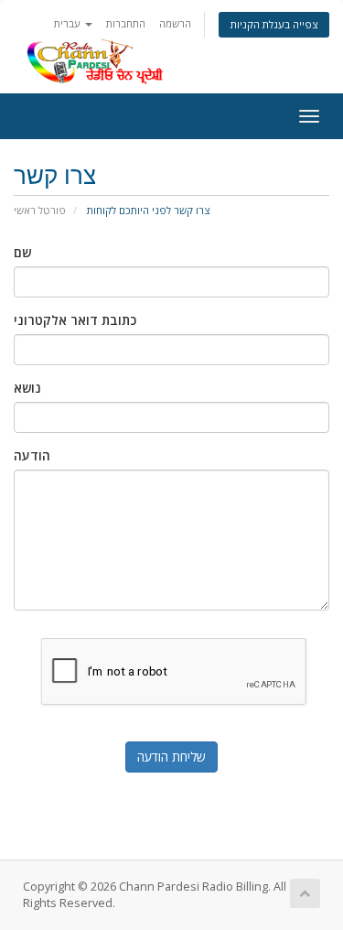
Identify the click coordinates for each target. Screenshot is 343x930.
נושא (27, 387)
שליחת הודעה (171, 756)
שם (22, 252)
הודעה (32, 455)
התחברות (125, 23)
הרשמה (175, 23)
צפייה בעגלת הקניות (273, 24)
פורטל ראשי (40, 210)
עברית (68, 23)
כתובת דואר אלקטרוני (75, 320)
